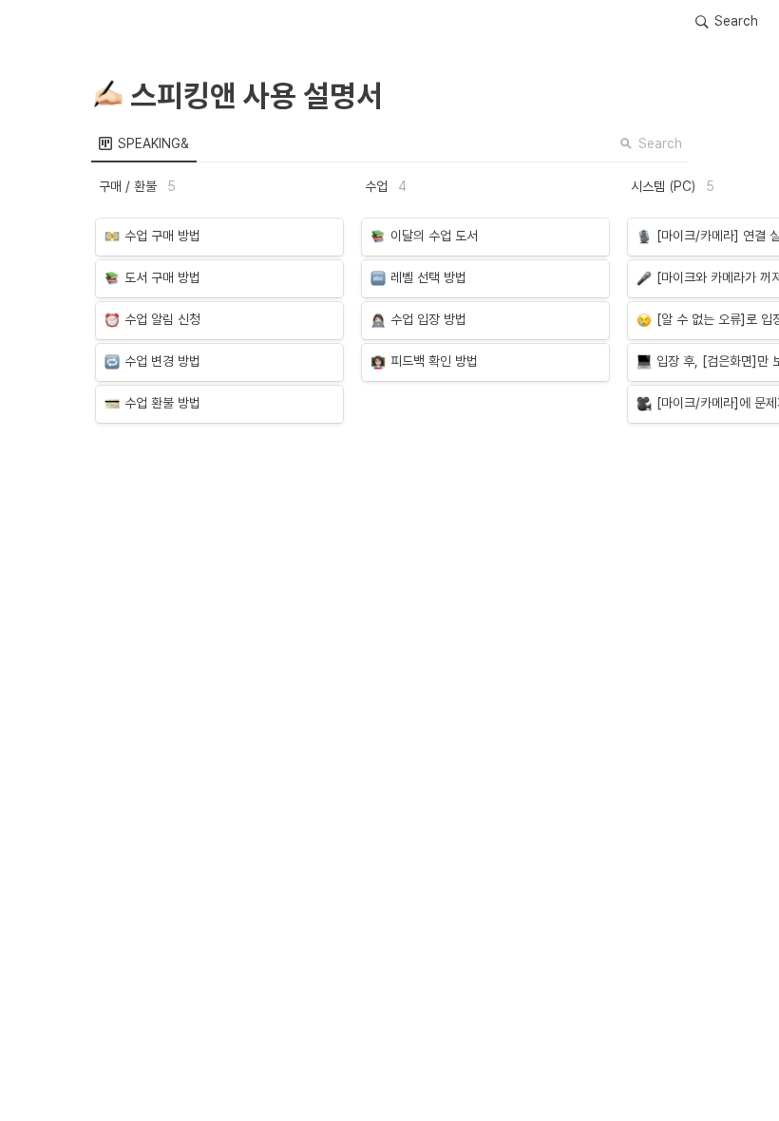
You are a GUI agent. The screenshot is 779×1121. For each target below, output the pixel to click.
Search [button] (660, 143)
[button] (727, 22)
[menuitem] (144, 143)
